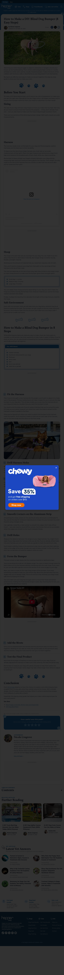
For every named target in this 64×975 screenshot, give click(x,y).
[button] (56, 468)
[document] (32, 487)
